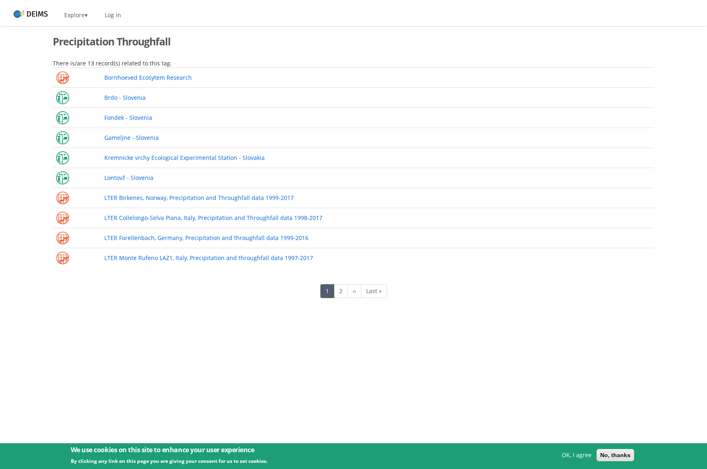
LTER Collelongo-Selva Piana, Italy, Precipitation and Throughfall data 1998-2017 (213, 218)
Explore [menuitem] (74, 15)
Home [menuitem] (23, 15)
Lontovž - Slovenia (128, 178)
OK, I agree (577, 455)
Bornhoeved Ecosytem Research (148, 77)
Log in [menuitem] (113, 15)
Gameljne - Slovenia (131, 137)
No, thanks (615, 455)
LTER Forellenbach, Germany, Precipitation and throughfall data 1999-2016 (206, 238)
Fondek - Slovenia (128, 117)
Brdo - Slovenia (125, 97)
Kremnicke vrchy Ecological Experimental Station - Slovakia (184, 158)
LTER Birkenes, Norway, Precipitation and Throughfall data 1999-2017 (199, 198)
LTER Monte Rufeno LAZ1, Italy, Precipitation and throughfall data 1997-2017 (208, 258)
